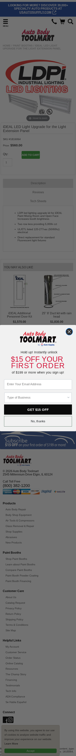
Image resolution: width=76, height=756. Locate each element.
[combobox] (37, 397)
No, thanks (38, 421)
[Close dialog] (69, 331)
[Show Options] (68, 397)
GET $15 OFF (38, 409)
